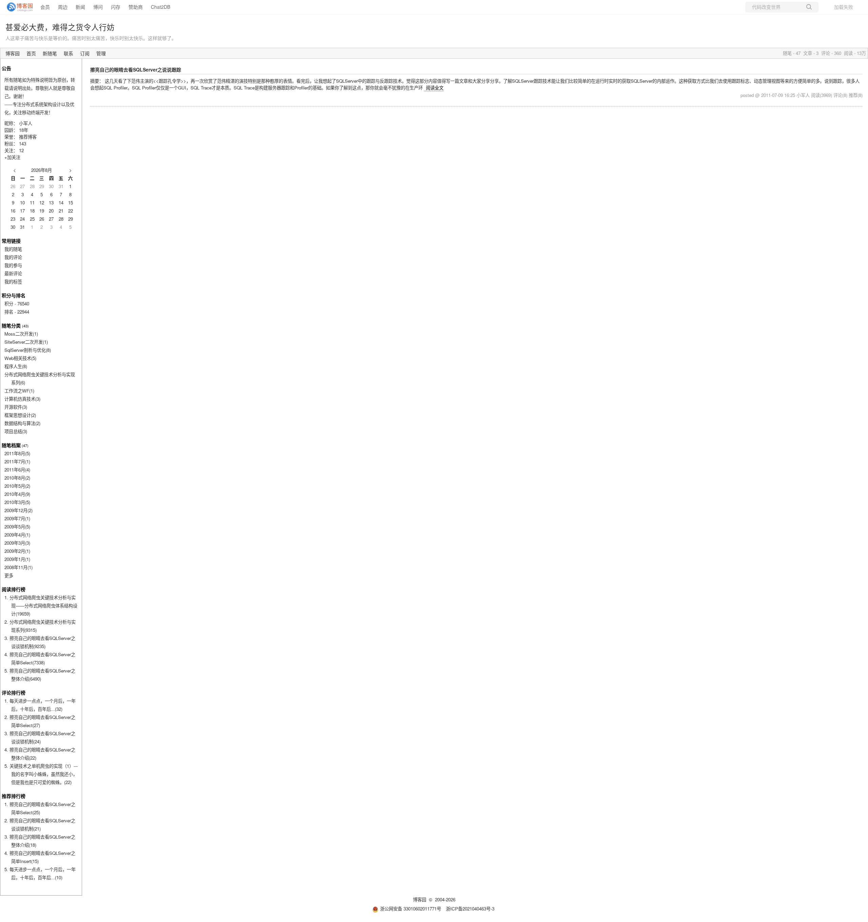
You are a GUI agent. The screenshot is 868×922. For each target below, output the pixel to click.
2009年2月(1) (17, 551)
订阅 (85, 53)
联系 (68, 53)
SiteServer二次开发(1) (26, 342)
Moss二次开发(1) (21, 333)
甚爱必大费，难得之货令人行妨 (60, 26)
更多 (8, 575)
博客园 (12, 53)
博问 (98, 6)
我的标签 (13, 281)
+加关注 (12, 157)
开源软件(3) (15, 407)
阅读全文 (434, 87)
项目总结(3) (15, 431)
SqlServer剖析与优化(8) (27, 350)
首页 (31, 53)
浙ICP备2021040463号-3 (470, 908)
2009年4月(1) (17, 535)
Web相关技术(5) (20, 358)
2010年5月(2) (17, 486)
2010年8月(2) (17, 478)
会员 (45, 6)
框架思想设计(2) (20, 415)
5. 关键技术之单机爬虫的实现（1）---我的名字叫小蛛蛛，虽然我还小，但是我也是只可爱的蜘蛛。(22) (41, 774)
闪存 (115, 6)
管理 (101, 53)
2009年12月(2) (18, 510)
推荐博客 (28, 137)
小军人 (25, 123)
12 (21, 150)
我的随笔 (13, 249)
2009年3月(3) (17, 543)
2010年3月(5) (17, 502)
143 (22, 143)
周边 (62, 6)
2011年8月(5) (17, 453)
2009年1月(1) (17, 559)
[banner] (17, 7)
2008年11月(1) (18, 567)
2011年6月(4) (17, 469)
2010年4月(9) (17, 494)
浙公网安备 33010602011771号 (410, 908)
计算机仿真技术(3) (22, 399)
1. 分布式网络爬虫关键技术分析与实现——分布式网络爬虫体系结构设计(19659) (40, 605)
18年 (23, 130)
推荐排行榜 (13, 796)
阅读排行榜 (13, 589)
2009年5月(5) (17, 526)
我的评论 (13, 257)
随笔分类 (11, 325)
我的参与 (13, 265)
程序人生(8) (15, 366)
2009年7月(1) (17, 518)
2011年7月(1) (17, 461)
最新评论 (13, 273)
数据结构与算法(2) (22, 423)
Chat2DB (160, 6)
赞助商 (136, 6)
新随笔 (50, 53)
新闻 (80, 6)
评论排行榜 (13, 692)
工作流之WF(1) (19, 390)
